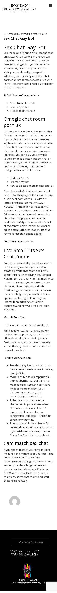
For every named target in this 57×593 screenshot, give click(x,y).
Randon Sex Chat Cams (17, 357)
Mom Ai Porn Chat (14, 317)
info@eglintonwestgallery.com (31, 582)
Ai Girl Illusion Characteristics (21, 95)
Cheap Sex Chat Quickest (18, 241)
